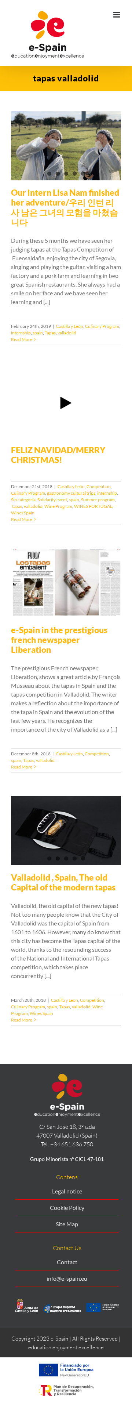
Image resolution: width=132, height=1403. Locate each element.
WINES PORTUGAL (93, 506)
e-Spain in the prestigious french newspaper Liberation (59, 640)
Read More (21, 339)
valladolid (67, 333)
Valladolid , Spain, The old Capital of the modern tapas (63, 882)
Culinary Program (102, 326)
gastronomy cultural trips (71, 493)
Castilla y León (69, 326)
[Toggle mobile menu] (117, 15)
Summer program (98, 499)
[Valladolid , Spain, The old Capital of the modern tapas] (66, 830)
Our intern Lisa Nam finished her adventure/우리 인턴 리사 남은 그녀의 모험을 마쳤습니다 (65, 207)
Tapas (50, 333)
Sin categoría (23, 499)
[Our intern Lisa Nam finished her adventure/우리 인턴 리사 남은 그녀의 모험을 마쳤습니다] (66, 145)
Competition (99, 486)
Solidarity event (52, 499)
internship (21, 333)
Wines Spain (22, 512)
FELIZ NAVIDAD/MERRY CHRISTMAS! (58, 455)
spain (38, 333)
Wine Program (58, 506)
